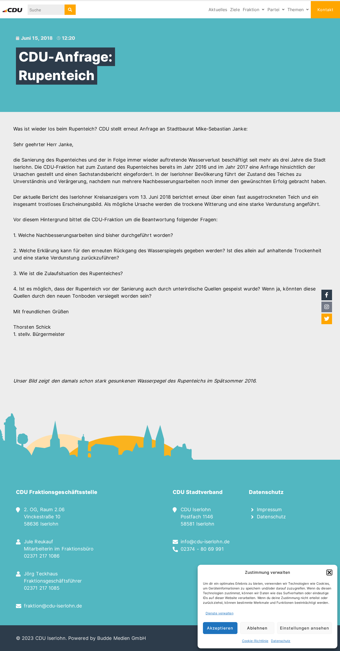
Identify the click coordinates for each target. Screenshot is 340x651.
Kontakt (325, 9)
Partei (273, 9)
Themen (295, 9)
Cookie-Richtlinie (255, 641)
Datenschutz (280, 641)
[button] (329, 572)
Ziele (235, 9)
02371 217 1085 (42, 588)
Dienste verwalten (219, 613)
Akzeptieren (220, 628)
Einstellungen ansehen (304, 628)
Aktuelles (218, 9)
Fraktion (251, 9)
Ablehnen (257, 628)
